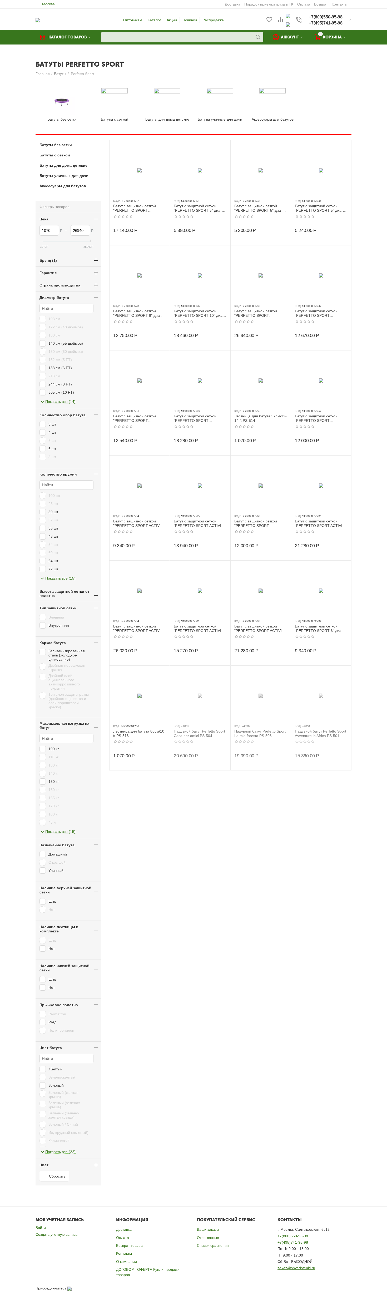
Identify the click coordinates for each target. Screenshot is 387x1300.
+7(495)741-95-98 (292, 1242)
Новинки (189, 20)
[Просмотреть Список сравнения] (280, 20)
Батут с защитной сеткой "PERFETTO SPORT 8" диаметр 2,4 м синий (137, 313)
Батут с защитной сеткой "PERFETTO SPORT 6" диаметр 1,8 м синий (319, 628)
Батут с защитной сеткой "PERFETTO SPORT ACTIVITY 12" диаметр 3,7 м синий (260, 628)
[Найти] (258, 37)
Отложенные (208, 1237)
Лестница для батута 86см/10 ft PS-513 (138, 733)
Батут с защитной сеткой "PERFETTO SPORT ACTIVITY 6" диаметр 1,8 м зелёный (139, 523)
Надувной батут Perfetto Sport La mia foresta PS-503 (260, 733)
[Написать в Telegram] (288, 24)
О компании (126, 1261)
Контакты (124, 1253)
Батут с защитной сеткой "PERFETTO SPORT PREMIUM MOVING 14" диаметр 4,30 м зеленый (258, 313)
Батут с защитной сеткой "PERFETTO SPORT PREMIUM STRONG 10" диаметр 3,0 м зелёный (138, 208)
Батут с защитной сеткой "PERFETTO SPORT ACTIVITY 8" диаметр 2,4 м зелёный (200, 523)
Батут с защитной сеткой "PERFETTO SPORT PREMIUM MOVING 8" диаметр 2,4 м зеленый (318, 313)
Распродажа (213, 20)
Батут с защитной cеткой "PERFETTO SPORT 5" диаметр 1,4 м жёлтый (198, 208)
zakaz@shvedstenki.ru (296, 1268)
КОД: (116, 200)
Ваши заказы (208, 1229)
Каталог (154, 20)
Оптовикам (132, 20)
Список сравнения (213, 1245)
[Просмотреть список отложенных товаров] (269, 20)
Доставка (124, 1229)
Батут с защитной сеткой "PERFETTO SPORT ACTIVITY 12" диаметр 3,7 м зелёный (321, 523)
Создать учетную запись (56, 1234)
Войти (41, 1227)
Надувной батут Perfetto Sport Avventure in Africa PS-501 (320, 733)
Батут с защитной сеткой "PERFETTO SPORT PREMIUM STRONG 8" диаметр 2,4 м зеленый (137, 418)
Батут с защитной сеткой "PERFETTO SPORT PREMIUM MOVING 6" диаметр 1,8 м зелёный (318, 418)
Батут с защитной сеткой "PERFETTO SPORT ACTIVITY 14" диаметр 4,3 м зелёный (139, 628)
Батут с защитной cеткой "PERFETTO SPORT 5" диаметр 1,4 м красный (258, 208)
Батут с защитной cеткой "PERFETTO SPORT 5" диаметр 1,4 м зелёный (319, 208)
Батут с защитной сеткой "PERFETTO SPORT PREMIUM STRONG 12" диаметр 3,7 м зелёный (198, 418)
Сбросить (57, 1176)
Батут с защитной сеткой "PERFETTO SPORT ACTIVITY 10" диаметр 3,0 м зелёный (200, 628)
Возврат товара (129, 1245)
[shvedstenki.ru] (38, 20)
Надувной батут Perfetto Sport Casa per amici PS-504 (199, 733)
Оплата (122, 1237)
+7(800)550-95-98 (292, 1236)
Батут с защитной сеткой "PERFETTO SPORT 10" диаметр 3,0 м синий (199, 313)
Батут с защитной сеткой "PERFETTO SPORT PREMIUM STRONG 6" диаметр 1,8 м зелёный (258, 523)
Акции (172, 20)
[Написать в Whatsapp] (288, 16)
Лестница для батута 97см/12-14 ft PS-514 (260, 418)
